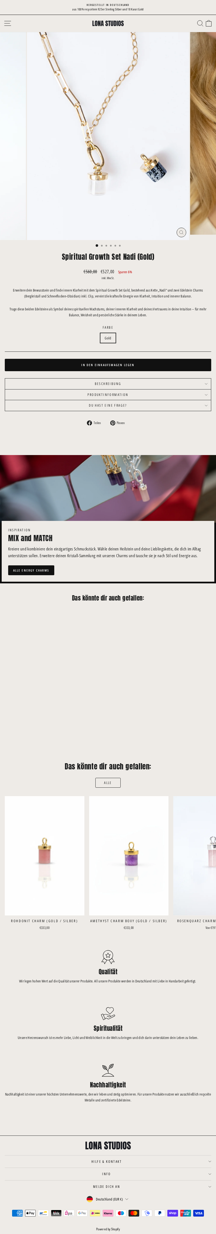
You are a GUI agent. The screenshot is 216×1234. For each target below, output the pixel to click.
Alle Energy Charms (31, 570)
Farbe (108, 327)
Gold (108, 338)
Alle (108, 782)
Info (106, 1174)
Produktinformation (107, 394)
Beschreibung (108, 383)
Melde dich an (106, 1186)
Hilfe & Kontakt (106, 1161)
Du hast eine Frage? (108, 405)
